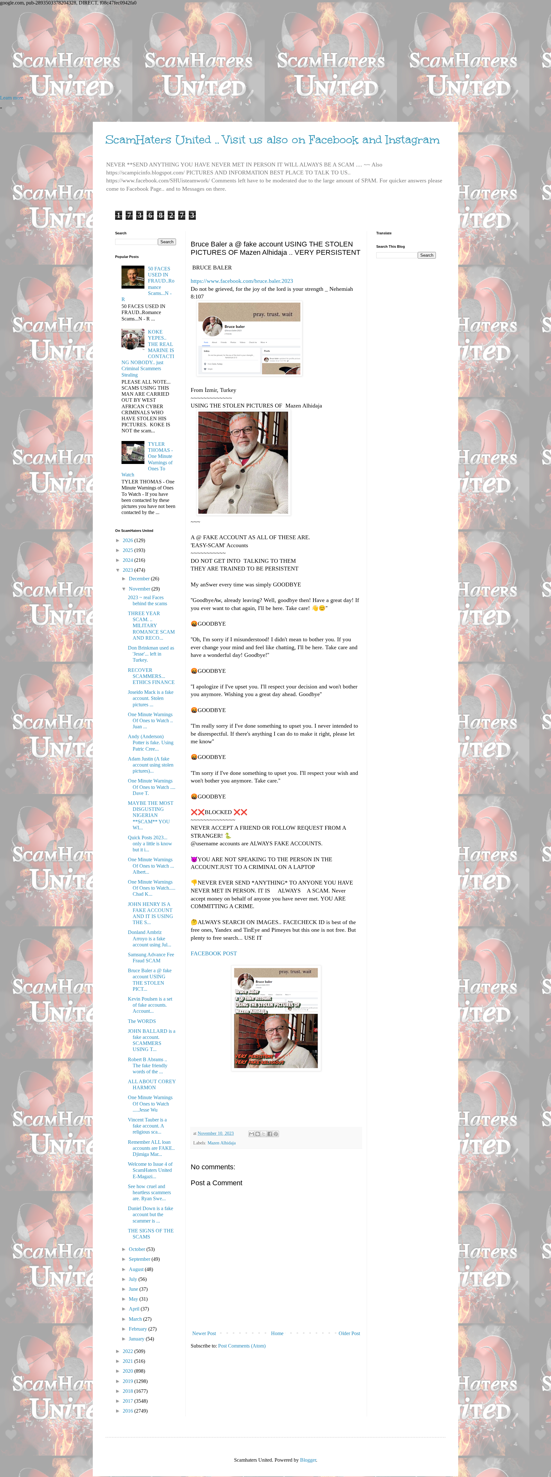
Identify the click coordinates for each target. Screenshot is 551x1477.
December (140, 578)
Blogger (308, 1460)
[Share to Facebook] (270, 1134)
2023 (128, 570)
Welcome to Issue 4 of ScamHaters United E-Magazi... (150, 1170)
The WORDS (142, 1021)
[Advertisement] (191, 50)
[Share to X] (264, 1134)
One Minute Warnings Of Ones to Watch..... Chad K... (151, 888)
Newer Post (204, 1333)
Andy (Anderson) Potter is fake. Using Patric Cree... (150, 742)
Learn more (11, 97)
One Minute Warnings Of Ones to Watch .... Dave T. (151, 787)
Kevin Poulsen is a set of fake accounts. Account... (150, 1005)
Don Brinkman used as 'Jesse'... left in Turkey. (151, 654)
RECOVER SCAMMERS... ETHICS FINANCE (151, 676)
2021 (128, 1361)
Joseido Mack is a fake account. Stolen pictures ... (150, 698)
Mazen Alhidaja (222, 1142)
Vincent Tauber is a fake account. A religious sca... (147, 1126)
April (135, 1309)
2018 (128, 1391)
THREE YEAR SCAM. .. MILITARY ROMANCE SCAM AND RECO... (151, 626)
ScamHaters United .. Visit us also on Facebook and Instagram (273, 139)
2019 (128, 1381)
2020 (128, 1371)
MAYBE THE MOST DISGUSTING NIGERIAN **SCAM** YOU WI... (150, 815)
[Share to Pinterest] (276, 1134)
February (138, 1329)
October (137, 1249)
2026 (128, 540)
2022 (128, 1351)
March (136, 1319)
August (137, 1269)
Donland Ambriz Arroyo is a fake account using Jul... (149, 938)
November (140, 589)
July (133, 1279)
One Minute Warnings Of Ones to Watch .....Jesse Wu (150, 1103)
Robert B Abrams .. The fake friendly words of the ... (147, 1065)
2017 (128, 1401)
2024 (128, 560)
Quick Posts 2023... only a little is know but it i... (150, 843)
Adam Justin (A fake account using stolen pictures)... (150, 765)
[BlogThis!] (257, 1134)
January (137, 1338)
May (134, 1299)
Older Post (349, 1333)
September (140, 1259)
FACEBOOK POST (215, 953)
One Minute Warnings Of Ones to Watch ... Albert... (151, 865)
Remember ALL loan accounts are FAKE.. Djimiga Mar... (151, 1148)
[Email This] (251, 1134)
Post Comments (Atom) (242, 1345)
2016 (128, 1411)
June (134, 1289)
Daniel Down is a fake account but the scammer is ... (150, 1214)
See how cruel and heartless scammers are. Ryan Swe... (149, 1192)
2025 (128, 550)
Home (277, 1333)
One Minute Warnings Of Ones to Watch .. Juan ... (150, 720)
